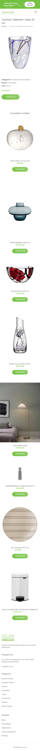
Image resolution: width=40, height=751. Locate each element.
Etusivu (4, 26)
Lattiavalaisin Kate (20, 445)
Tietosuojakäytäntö (9, 732)
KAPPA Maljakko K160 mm (20, 243)
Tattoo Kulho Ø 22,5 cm (20, 291)
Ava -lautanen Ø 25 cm (20, 548)
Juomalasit (6, 690)
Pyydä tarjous (30, 4)
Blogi (3, 720)
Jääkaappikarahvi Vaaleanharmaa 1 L (20, 486)
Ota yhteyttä (6, 724)
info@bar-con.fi (7, 666)
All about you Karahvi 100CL (20, 364)
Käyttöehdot (6, 728)
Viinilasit (4, 702)
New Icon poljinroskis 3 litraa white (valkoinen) (20, 609)
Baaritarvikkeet (7, 679)
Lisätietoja (10, 97)
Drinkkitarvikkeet (8, 683)
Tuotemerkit (15, 80)
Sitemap (5, 736)
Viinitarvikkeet (7, 706)
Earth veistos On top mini (20, 161)
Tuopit (4, 694)
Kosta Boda (25, 80)
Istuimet (4, 686)
